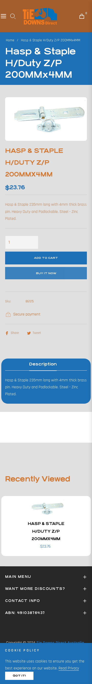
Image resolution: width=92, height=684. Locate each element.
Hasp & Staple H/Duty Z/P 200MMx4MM (46, 531)
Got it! (19, 675)
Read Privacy (69, 668)
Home (10, 40)
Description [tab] (43, 364)
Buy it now (46, 273)
